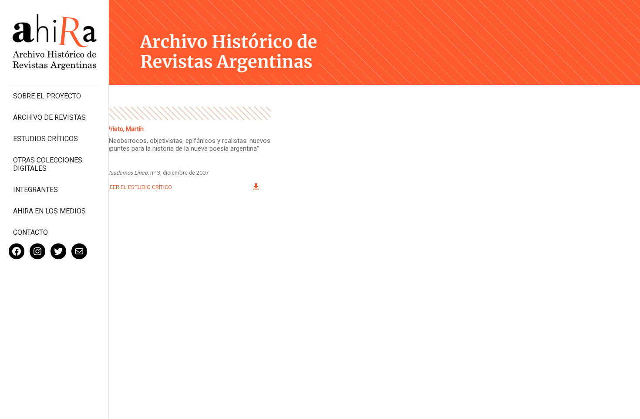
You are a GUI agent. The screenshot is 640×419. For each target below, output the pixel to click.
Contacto (30, 232)
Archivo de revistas (49, 117)
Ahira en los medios (49, 211)
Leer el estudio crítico (139, 187)
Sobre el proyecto (47, 96)
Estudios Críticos (45, 139)
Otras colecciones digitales (47, 164)
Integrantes (35, 190)
